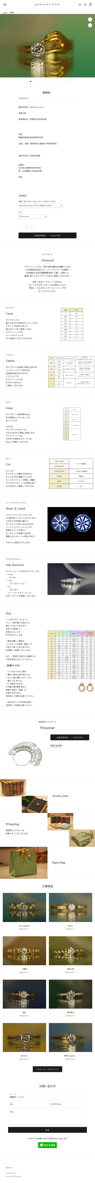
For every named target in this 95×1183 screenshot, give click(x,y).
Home (5, 13)
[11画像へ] (58, 81)
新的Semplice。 (70, 1055)
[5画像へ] (42, 81)
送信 (47, 1130)
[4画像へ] (39, 81)
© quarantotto (11, 1173)
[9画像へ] (53, 81)
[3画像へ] (36, 81)
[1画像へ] (30, 81)
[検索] (85, 4)
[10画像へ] (55, 81)
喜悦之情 (70, 969)
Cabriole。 (24, 1055)
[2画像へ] (33, 81)
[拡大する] (90, 19)
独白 (24, 1012)
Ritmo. (70, 925)
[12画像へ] (61, 81)
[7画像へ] (47, 81)
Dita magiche (24, 925)
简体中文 (9, 1167)
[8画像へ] (50, 81)
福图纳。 (12, 13)
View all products (47, 1069)
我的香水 (70, 1012)
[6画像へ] (44, 81)
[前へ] (26, 81)
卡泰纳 (24, 969)
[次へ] (68, 81)
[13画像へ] (64, 81)
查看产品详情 (56, 745)
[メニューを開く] (4, 4)
